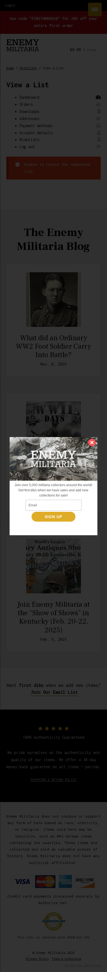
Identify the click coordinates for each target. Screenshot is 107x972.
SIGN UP (53, 517)
